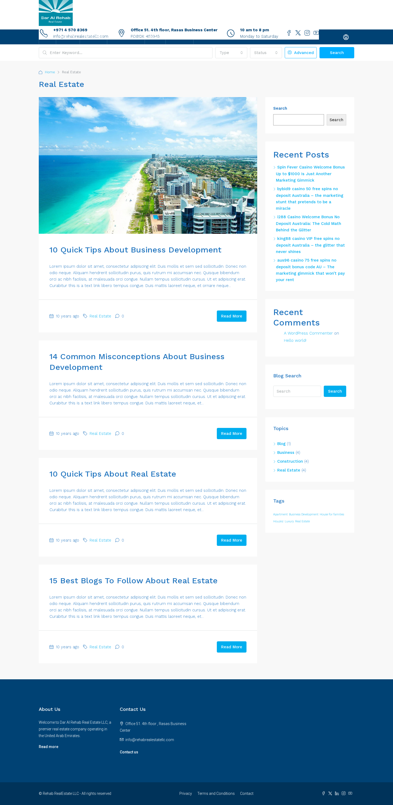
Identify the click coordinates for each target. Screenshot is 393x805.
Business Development (303, 514)
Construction (290, 461)
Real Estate (100, 316)
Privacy (185, 793)
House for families (332, 514)
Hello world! (295, 340)
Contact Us (179, 37)
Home (47, 37)
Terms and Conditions (216, 793)
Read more (48, 747)
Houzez (278, 521)
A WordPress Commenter (308, 333)
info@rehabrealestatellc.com (149, 740)
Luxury (289, 521)
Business (285, 452)
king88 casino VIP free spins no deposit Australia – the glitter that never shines (310, 245)
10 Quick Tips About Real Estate (112, 473)
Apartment (280, 514)
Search (337, 52)
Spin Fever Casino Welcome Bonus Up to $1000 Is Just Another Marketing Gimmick (310, 174)
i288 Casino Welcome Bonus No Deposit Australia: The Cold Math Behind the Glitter (308, 223)
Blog (281, 443)
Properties (93, 37)
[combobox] (231, 52)
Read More (231, 316)
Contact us (129, 752)
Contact (246, 793)
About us (68, 37)
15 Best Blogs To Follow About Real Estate (133, 580)
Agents (155, 37)
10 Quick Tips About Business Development (135, 249)
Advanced (303, 52)
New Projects (123, 37)
